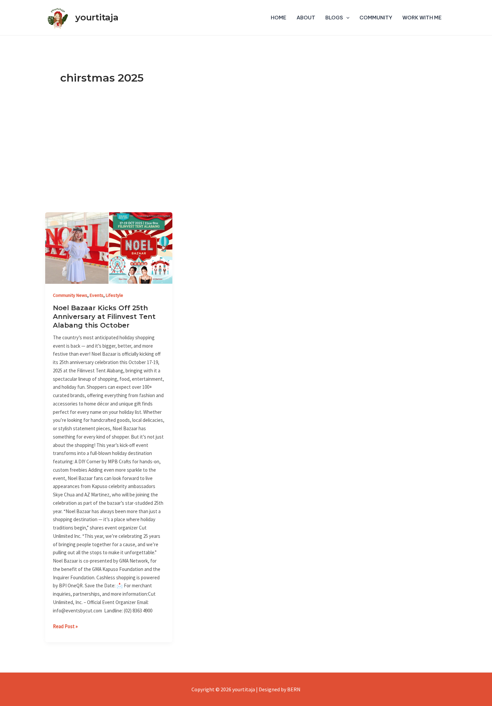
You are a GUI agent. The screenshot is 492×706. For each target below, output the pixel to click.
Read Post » (65, 625)
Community (375, 17)
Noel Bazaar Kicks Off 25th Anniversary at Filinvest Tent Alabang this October (104, 316)
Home (278, 17)
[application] (346, 17)
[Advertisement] (246, 162)
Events (96, 295)
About (306, 17)
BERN (294, 689)
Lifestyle (114, 295)
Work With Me (422, 17)
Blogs (334, 17)
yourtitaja (96, 17)
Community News (70, 295)
